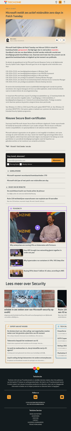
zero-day (28, 146)
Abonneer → (58, 160)
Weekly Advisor (27, 164)
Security (13, 8)
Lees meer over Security (26, 283)
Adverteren (35, 416)
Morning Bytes (14, 164)
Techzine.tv (17, 208)
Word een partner (35, 414)
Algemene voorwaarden (35, 422)
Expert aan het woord (18, 326)
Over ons (35, 418)
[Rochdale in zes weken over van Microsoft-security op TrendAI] (28, 298)
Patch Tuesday (21, 146)
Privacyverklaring (35, 424)
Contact (35, 420)
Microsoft (13, 146)
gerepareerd (22, 50)
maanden (54, 50)
